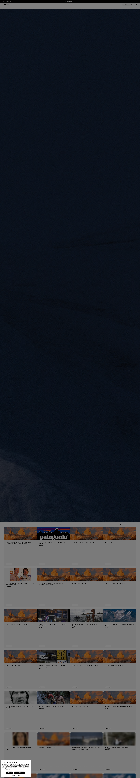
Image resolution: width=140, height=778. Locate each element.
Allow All (10, 772)
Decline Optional (19, 772)
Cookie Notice (22, 768)
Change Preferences (16, 775)
